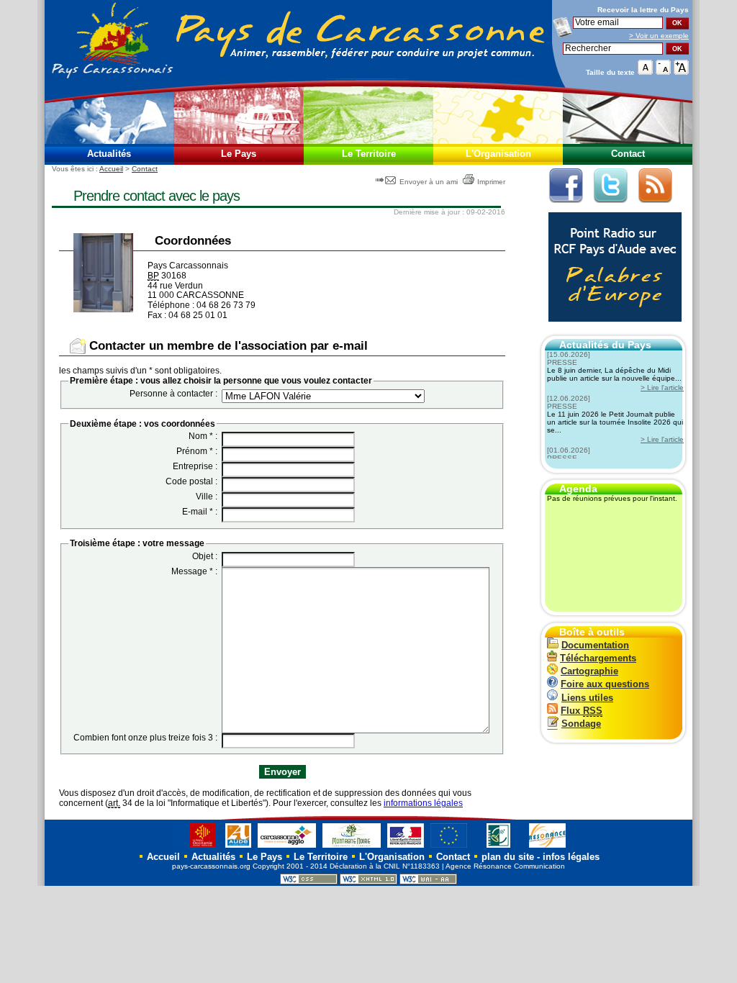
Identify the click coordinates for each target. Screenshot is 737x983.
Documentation (595, 645)
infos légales (571, 856)
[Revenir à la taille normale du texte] (645, 71)
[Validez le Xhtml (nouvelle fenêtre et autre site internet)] (368, 882)
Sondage (581, 723)
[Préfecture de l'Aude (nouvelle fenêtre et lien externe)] (405, 847)
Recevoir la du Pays (643, 10)
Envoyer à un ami (428, 182)
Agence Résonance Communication (505, 866)
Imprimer (491, 182)
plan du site (507, 856)
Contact (628, 153)
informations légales (423, 803)
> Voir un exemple (659, 36)
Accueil (111, 169)
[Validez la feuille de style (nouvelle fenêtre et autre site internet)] (309, 882)
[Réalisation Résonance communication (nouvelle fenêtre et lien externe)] (547, 847)
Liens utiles (587, 697)
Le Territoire (369, 153)
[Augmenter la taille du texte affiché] (681, 71)
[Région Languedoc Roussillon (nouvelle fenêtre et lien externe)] (195, 847)
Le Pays (238, 153)
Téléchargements (598, 658)
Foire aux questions (605, 684)
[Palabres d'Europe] (611, 329)
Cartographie (589, 671)
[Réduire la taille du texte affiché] (663, 71)
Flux (581, 710)
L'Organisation (498, 153)
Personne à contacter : (173, 393)
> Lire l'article (662, 387)
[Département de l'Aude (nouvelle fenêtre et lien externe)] (238, 847)
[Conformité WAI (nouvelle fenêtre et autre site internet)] (428, 882)
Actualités (109, 153)
